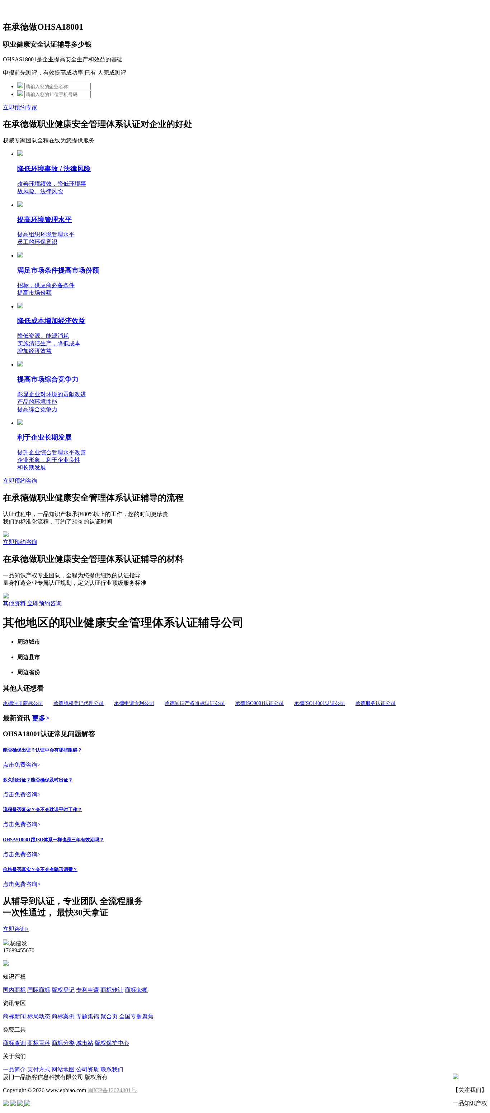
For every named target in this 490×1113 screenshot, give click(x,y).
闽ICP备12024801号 (112, 1090)
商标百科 (38, 1043)
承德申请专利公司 (134, 703)
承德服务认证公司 (375, 703)
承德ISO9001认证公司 (259, 703)
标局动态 (38, 1016)
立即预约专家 (20, 107)
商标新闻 (14, 1016)
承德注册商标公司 (23, 703)
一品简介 (14, 1069)
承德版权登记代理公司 (78, 703)
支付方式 (38, 1069)
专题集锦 (87, 1016)
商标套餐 (136, 990)
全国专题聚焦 (136, 1016)
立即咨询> (16, 929)
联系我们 (111, 1069)
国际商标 (38, 990)
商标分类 (63, 1043)
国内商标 (14, 990)
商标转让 (111, 990)
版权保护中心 (112, 1043)
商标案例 (63, 1016)
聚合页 (109, 1016)
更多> (41, 718)
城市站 (84, 1043)
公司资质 (87, 1069)
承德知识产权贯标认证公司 (195, 703)
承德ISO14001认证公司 (319, 703)
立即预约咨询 (20, 481)
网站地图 (63, 1069)
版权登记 (63, 990)
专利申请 (87, 990)
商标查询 (14, 1043)
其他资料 (15, 603)
